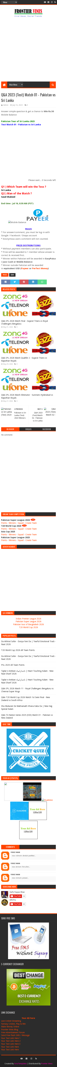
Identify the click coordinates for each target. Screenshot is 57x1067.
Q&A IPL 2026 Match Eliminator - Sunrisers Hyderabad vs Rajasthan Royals (27, 396)
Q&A (12, 275)
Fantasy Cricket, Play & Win (13, 1024)
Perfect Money (40, 268)
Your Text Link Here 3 (10, 1044)
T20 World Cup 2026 (28, 627)
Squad (21, 523)
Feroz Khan (15, 852)
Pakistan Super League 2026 (28, 621)
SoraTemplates (20, 1063)
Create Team (31, 523)
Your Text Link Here (10, 1047)
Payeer (25, 268)
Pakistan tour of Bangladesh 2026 (28, 624)
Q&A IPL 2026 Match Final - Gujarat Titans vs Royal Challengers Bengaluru (24, 322)
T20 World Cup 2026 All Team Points (18, 650)
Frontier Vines (46, 1063)
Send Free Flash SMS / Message (15, 1035)
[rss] (55, 2)
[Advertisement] (28, 50)
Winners (12, 523)
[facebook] (48, 2)
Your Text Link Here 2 (10, 1041)
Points (4, 523)
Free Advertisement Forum (13, 1032)
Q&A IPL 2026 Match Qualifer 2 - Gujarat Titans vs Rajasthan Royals (24, 359)
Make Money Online (10, 1026)
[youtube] (44, 2)
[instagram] (51, 2)
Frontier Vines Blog (9, 1029)
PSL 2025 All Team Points (12, 665)
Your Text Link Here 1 (10, 1038)
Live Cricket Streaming (11, 1021)
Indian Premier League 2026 (28, 619)
